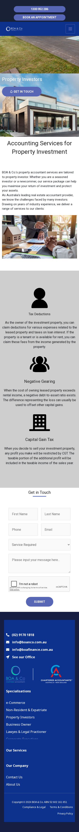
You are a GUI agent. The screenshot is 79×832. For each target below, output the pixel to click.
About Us (13, 784)
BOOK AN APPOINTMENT (40, 17)
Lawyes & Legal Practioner (26, 731)
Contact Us (14, 777)
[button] (22, 91)
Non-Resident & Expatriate (26, 710)
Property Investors (20, 717)
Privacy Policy (65, 813)
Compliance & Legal (34, 807)
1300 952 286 (39, 9)
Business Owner (18, 724)
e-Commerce (15, 702)
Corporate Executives (22, 739)
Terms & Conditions (61, 807)
